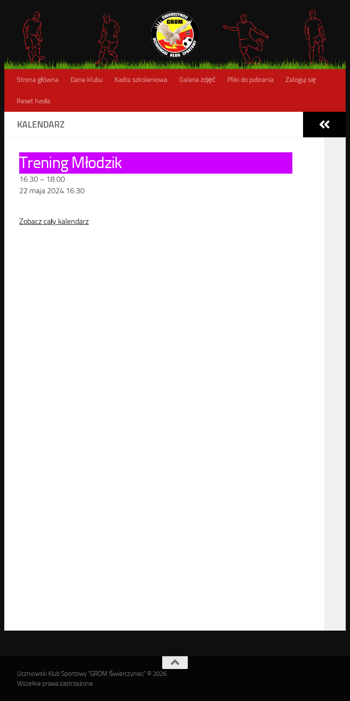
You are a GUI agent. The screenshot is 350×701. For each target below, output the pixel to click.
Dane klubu (86, 80)
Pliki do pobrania (251, 80)
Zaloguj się (301, 80)
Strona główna (37, 80)
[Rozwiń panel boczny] (324, 124)
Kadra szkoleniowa (140, 80)
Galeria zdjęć (197, 80)
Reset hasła (33, 101)
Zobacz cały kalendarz (54, 221)
